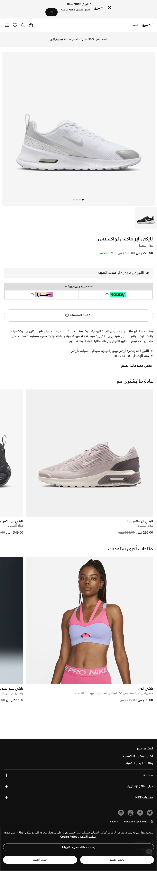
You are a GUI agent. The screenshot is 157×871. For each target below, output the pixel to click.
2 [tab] (80, 199)
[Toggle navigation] (6, 25)
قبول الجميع (40, 860)
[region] (78, 849)
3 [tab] (77, 199)
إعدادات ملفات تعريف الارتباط (78, 847)
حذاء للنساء (145, 525)
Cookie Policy (68, 837)
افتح (51, 12)
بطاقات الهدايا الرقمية (139, 763)
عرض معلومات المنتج (136, 365)
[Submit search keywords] (22, 25)
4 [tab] (74, 199)
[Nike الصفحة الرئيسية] (147, 25)
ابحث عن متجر (145, 748)
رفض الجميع (117, 860)
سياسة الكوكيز (88, 837)
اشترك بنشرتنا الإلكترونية (138, 756)
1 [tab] (83, 199)
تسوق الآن (56, 39)
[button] (138, 822)
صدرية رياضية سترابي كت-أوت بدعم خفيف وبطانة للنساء (114, 693)
